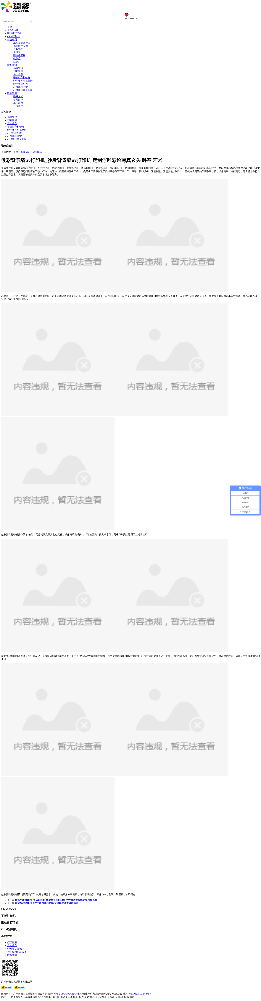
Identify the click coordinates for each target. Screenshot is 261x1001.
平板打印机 (13, 30)
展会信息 (18, 74)
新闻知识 (12, 65)
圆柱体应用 (19, 55)
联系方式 (18, 96)
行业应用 (12, 39)
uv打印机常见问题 (23, 90)
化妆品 (17, 58)
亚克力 (17, 61)
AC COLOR (67, 993)
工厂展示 (18, 103)
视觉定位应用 (20, 46)
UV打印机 (79, 993)
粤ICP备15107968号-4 (140, 993)
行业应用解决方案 (17, 952)
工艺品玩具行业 (21, 42)
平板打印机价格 (21, 77)
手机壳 (17, 52)
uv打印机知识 (14, 948)
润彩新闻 (18, 71)
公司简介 (18, 99)
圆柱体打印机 (14, 33)
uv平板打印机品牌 (23, 80)
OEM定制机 (13, 36)
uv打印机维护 (20, 87)
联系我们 (12, 93)
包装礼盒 (18, 49)
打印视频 (12, 942)
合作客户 (18, 106)
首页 (9, 27)
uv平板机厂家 (20, 84)
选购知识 (18, 68)
